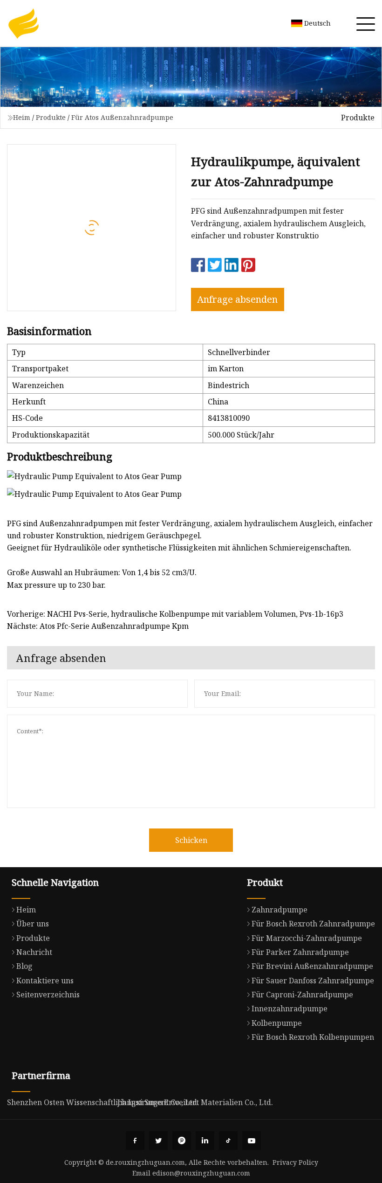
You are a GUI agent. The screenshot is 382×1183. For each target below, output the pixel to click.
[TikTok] (228, 1140)
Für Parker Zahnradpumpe (300, 952)
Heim (21, 117)
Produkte (51, 117)
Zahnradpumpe (279, 910)
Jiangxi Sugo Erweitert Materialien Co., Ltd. (195, 1102)
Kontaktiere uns (45, 980)
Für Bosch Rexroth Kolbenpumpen (313, 1037)
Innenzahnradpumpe (289, 1008)
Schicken (191, 840)
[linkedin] (205, 1140)
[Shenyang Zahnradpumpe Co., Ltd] (23, 23)
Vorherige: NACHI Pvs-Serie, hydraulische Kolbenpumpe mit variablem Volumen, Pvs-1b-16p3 (175, 614)
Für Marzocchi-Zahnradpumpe (307, 938)
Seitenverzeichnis (48, 994)
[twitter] (158, 1140)
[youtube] (251, 1140)
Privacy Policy (295, 1162)
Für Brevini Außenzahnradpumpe (312, 966)
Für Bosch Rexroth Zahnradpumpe (313, 924)
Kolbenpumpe (277, 1023)
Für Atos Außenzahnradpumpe (122, 117)
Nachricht (34, 952)
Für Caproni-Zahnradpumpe (302, 994)
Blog (24, 966)
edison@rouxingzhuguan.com (201, 1173)
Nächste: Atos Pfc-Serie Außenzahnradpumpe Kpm (98, 626)
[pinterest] (181, 1140)
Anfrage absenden (237, 299)
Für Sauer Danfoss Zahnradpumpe (313, 980)
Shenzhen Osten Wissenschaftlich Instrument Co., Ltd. (103, 1102)
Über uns (32, 924)
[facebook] (135, 1140)
